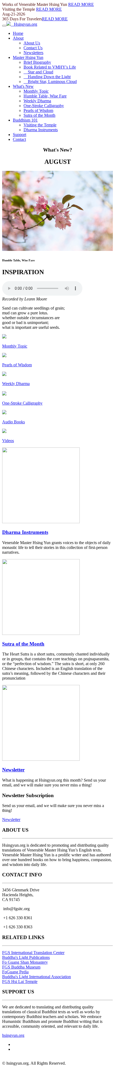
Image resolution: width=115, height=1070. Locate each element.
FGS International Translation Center (33, 952)
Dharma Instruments (41, 129)
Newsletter (13, 770)
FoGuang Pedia (15, 972)
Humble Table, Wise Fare (45, 96)
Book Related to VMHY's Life (50, 67)
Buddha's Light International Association (36, 976)
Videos (8, 440)
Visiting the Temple (40, 125)
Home (18, 33)
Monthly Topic (36, 91)
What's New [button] (23, 86)
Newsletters (33, 52)
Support (19, 134)
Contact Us (33, 48)
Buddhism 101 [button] (25, 120)
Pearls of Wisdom (38, 110)
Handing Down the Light (47, 76)
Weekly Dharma (37, 101)
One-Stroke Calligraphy (44, 105)
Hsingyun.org (24, 24)
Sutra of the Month (39, 115)
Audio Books (13, 422)
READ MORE (81, 4)
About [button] (18, 38)
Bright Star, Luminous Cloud (50, 81)
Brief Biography (37, 62)
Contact (19, 139)
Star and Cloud (38, 72)
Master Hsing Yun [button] (28, 57)
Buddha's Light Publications (26, 957)
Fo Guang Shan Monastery (25, 962)
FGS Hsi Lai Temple (19, 981)
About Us (32, 43)
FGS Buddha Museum (21, 967)
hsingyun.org (13, 1035)
